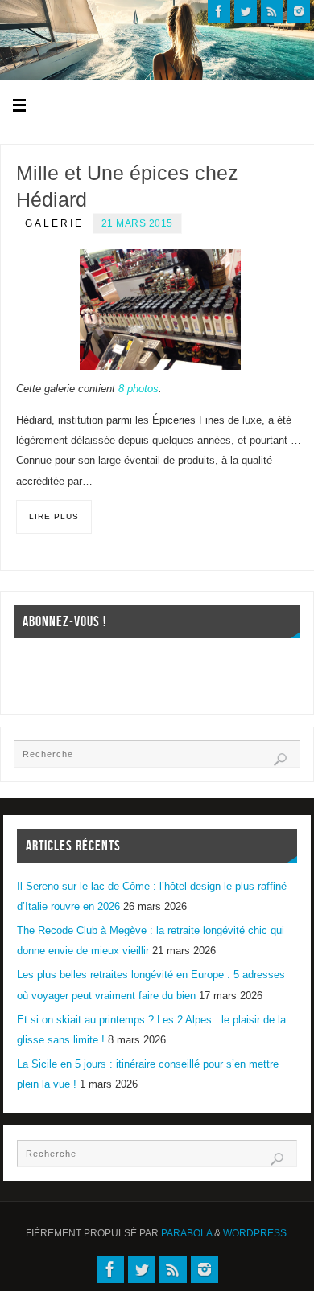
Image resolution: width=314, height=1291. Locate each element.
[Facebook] (219, 11)
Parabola (186, 1233)
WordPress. (256, 1233)
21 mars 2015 (137, 223)
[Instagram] (298, 11)
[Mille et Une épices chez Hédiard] (160, 309)
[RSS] (272, 11)
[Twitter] (245, 11)
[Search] (280, 760)
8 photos (138, 389)
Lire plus (54, 516)
